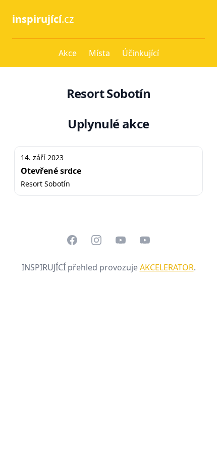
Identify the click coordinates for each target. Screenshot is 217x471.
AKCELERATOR (167, 267)
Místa (99, 53)
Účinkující (140, 53)
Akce (68, 53)
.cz (43, 19)
